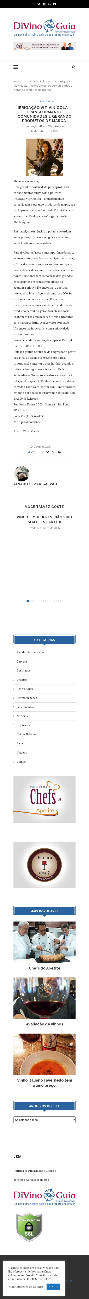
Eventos (22, 680)
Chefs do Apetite (44, 968)
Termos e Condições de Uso (31, 1180)
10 (61, 601)
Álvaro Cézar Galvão (51, 126)
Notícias (22, 716)
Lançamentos (25, 707)
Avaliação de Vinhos (44, 1024)
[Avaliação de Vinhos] (44, 979)
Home (17, 81)
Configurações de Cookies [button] (26, 1286)
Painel (21, 743)
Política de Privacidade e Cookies (34, 1171)
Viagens (22, 752)
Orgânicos (23, 725)
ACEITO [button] (53, 1286)
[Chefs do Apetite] (44, 923)
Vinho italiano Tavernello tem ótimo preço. (44, 1083)
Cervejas (22, 661)
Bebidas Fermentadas (30, 652)
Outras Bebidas (40, 81)
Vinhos (21, 762)
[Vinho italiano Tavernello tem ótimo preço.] (44, 1036)
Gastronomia (25, 689)
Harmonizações (27, 698)
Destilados (24, 670)
